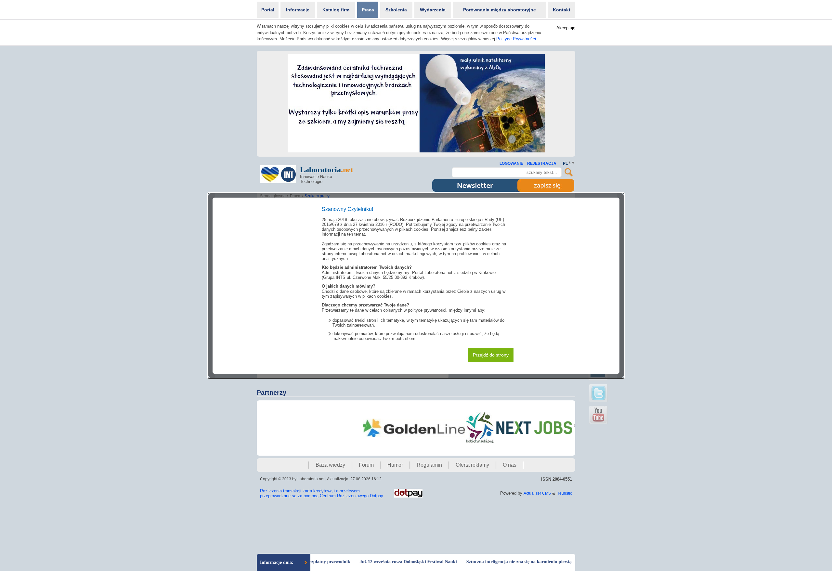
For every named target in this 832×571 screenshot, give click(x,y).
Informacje (297, 9)
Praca (368, 9)
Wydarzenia (433, 9)
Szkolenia (396, 9)
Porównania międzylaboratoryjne (499, 9)
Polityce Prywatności (516, 38)
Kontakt (561, 9)
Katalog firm (335, 9)
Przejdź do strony (491, 354)
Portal (267, 9)
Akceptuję (565, 27)
